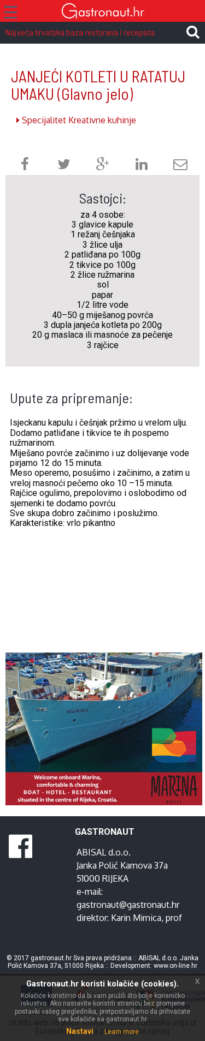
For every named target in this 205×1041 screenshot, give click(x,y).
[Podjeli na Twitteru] (64, 165)
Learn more (121, 1032)
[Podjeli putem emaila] (180, 165)
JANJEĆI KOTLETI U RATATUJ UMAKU (98, 85)
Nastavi (79, 1031)
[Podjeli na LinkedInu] (142, 165)
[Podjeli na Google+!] (102, 165)
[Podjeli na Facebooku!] (25, 165)
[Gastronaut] (102, 12)
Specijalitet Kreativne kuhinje (78, 120)
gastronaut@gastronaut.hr (128, 904)
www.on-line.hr (175, 966)
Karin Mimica (136, 917)
